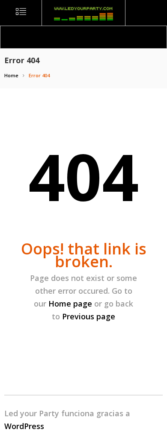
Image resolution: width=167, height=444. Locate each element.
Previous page (88, 316)
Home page (70, 303)
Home (11, 75)
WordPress (24, 426)
